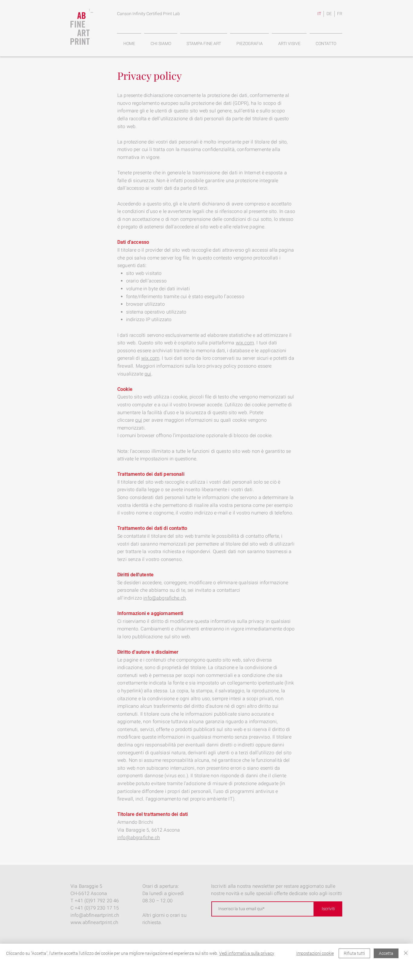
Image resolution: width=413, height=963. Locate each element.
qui (148, 374)
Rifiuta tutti (354, 953)
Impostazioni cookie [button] (315, 953)
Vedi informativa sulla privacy (246, 953)
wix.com (245, 343)
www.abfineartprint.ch (94, 922)
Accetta (386, 953)
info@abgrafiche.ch (164, 598)
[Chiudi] (405, 953)
